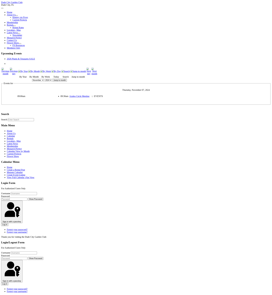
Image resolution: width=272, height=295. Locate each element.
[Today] (56, 71)
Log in (4, 225)
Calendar (11, 136)
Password (5, 196)
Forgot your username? (17, 232)
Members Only (13, 48)
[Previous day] (14, 73)
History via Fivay (20, 17)
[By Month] (34, 71)
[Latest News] (19, 33)
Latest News (12, 32)
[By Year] (23, 71)
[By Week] (45, 71)
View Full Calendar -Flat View (20, 177)
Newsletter (17, 35)
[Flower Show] (20, 43)
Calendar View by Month (18, 151)
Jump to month (59, 80)
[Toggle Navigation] (2, 8)
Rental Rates (18, 27)
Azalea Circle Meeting (79, 96)
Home (9, 12)
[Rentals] (14, 25)
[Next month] (94, 73)
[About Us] (17, 15)
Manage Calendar (15, 172)
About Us (11, 15)
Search (4, 119)
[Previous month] (5, 73)
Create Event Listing (16, 175)
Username (5, 193)
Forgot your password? (17, 229)
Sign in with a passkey (12, 222)
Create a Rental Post (16, 170)
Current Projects (19, 20)
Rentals (10, 25)
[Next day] (89, 73)
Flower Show (13, 43)
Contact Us (12, 40)
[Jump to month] (78, 71)
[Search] (65, 71)
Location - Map (14, 30)
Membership (12, 22)
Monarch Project (14, 38)
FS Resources (18, 45)
